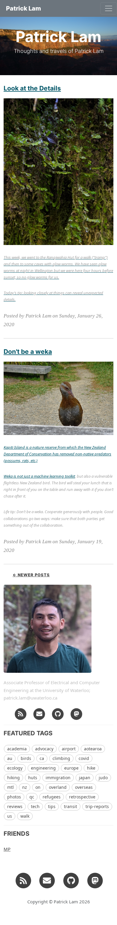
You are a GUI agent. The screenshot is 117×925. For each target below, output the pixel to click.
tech (35, 806)
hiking (13, 777)
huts (32, 777)
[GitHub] (57, 713)
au (9, 758)
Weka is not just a (19, 476)
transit (70, 806)
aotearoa (93, 749)
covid (84, 758)
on (37, 787)
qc (31, 797)
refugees (52, 797)
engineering (43, 768)
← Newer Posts (31, 574)
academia (17, 749)
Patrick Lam (23, 8)
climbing (61, 758)
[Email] (39, 713)
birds (26, 758)
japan (84, 777)
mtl (10, 787)
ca (42, 758)
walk (24, 816)
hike (91, 768)
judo (103, 777)
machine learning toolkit (54, 476)
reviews (14, 806)
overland (58, 787)
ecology (14, 768)
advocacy (44, 749)
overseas (84, 787)
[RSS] (20, 713)
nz (24, 787)
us (9, 816)
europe (71, 768)
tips (52, 806)
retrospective (82, 797)
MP (7, 849)
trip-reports (97, 806)
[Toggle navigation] (108, 8)
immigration (58, 777)
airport (69, 749)
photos (14, 797)
